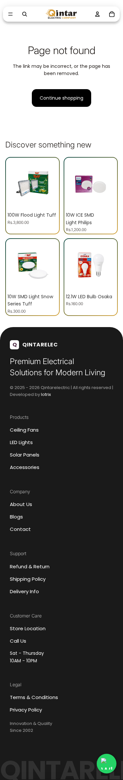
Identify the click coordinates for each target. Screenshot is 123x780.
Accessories (24, 467)
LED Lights (21, 442)
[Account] (98, 14)
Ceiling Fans (24, 429)
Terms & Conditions (34, 697)
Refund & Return (30, 566)
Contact (20, 529)
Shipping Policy (28, 578)
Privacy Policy (26, 709)
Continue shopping (61, 98)
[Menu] (10, 14)
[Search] (24, 14)
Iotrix (46, 394)
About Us (21, 504)
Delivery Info (24, 591)
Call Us (18, 640)
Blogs (16, 516)
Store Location (28, 628)
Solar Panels (24, 454)
